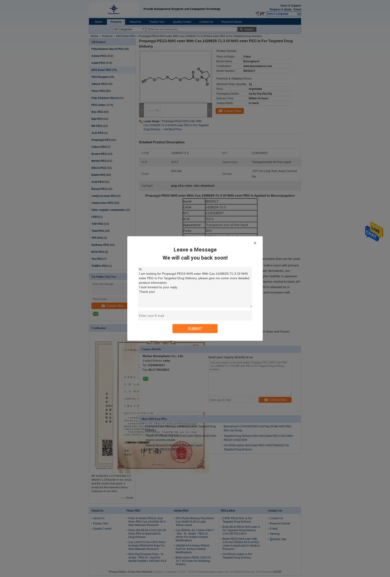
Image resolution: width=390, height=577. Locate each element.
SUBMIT (195, 328)
